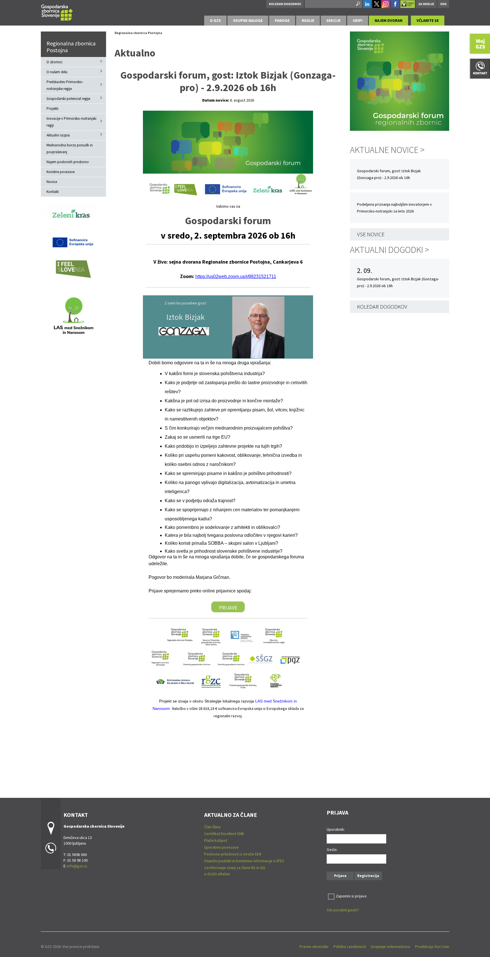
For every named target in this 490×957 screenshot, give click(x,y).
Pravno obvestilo (313, 946)
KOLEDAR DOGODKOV (382, 306)
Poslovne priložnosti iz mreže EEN (232, 854)
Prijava (340, 875)
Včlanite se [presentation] (428, 20)
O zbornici (54, 62)
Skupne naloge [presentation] (248, 20)
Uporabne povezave (221, 847)
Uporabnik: (336, 829)
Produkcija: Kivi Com (432, 946)
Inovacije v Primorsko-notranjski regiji (71, 122)
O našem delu (57, 72)
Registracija (368, 875)
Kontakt (53, 191)
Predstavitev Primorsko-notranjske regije (65, 85)
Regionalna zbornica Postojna (71, 47)
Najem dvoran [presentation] (388, 20)
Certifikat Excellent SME (224, 833)
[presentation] (215, 21)
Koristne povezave (61, 171)
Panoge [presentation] (282, 20)
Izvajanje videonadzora (390, 946)
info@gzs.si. (77, 865)
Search (357, 4)
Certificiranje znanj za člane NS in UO (234, 867)
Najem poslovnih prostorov (68, 161)
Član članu (212, 826)
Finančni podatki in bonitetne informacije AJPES (244, 860)
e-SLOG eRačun (217, 873)
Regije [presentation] (308, 20)
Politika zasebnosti (349, 946)
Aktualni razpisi (58, 135)
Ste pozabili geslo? (343, 909)
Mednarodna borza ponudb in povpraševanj (70, 148)
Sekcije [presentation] (333, 20)
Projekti (52, 108)
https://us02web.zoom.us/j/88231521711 (235, 276)
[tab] (215, 21)
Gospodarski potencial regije (68, 98)
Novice (52, 181)
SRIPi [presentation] (357, 20)
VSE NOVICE (371, 234)
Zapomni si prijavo (351, 896)
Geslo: (332, 849)
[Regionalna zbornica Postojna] (57, 11)
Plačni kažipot (215, 840)
